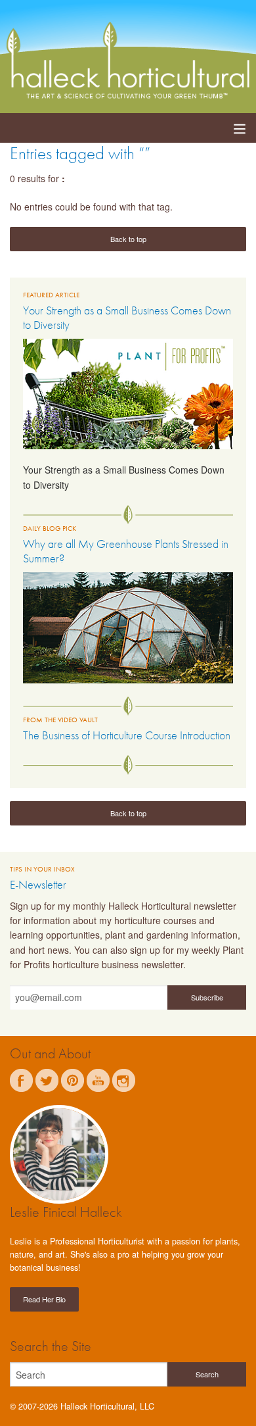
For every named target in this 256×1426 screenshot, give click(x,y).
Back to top (128, 239)
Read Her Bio (44, 1299)
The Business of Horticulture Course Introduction (126, 735)
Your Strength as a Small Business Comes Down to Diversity (127, 317)
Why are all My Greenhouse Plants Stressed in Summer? (125, 551)
